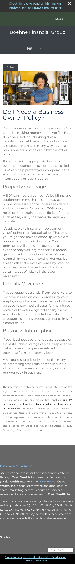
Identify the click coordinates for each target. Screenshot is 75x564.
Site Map (6, 537)
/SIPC (51, 481)
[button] (62, 19)
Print (10, 67)
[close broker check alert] (69, 3)
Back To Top (59, 550)
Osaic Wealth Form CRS (16, 466)
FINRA (43, 481)
